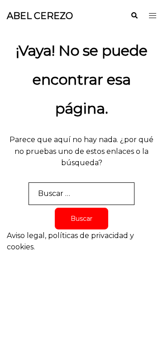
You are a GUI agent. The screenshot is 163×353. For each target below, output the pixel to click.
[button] (134, 15)
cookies (20, 247)
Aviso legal (26, 235)
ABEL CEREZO (40, 15)
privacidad (109, 235)
